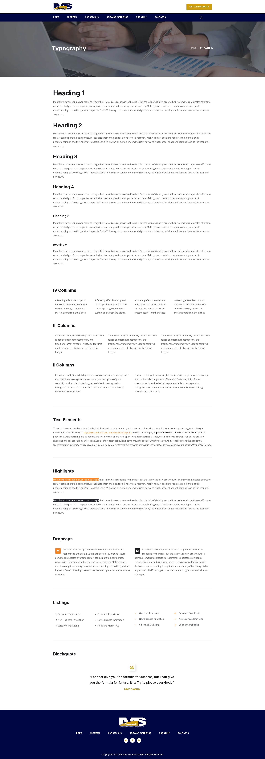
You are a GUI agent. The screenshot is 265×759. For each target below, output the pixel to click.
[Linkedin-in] (139, 740)
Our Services (92, 17)
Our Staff (141, 17)
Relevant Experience (117, 17)
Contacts (160, 17)
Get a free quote (199, 6)
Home (56, 17)
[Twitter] (126, 740)
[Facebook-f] (132, 740)
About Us (72, 17)
